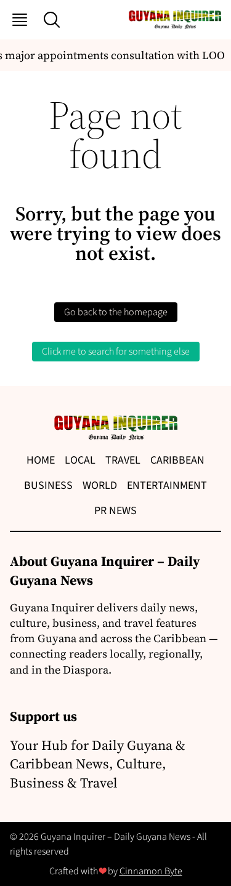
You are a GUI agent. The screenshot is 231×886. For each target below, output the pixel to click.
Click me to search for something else (116, 351)
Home (40, 460)
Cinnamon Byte (151, 871)
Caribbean (177, 460)
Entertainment (167, 485)
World (100, 485)
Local (80, 460)
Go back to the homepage (116, 312)
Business (48, 485)
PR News (115, 510)
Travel (122, 460)
